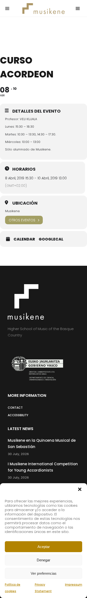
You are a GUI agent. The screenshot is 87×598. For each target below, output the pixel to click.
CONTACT (15, 408)
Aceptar (43, 547)
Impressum (73, 584)
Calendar (24, 239)
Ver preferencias (44, 573)
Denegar (43, 560)
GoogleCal (51, 239)
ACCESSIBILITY (18, 415)
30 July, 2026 (18, 454)
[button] (79, 489)
